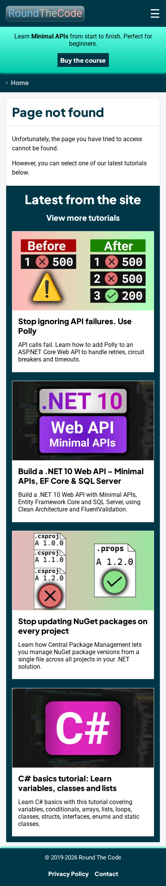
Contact (106, 873)
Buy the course (83, 60)
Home (20, 82)
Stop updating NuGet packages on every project (82, 625)
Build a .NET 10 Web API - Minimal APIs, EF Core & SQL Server (81, 475)
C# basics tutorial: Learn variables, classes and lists (67, 783)
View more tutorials (83, 217)
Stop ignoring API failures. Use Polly (75, 325)
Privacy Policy (68, 873)
